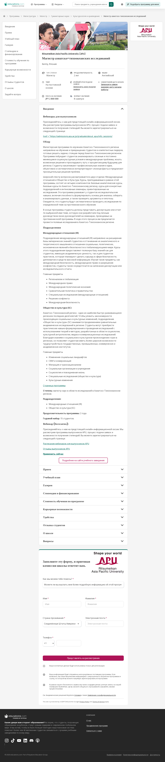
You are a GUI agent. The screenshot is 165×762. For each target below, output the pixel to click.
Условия (77, 695)
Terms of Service (99, 702)
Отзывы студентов (14, 82)
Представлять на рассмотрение (83, 658)
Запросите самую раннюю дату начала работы (111, 87)
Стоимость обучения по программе (17, 62)
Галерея (9, 45)
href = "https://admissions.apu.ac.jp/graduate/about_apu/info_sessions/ (77, 136)
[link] (125, 16)
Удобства (9, 75)
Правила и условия (114, 755)
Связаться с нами (94, 731)
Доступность (155, 755)
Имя (46, 598)
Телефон (48, 637)
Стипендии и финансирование (13, 53)
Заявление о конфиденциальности (102, 695)
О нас (88, 720)
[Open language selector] (122, 4)
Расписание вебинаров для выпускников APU (66, 443)
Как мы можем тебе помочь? (58, 579)
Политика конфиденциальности (135, 755)
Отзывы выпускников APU (56, 448)
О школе (9, 88)
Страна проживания (54, 618)
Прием (8, 32)
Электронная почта (96, 618)
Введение (10, 26)
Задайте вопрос (13, 94)
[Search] (111, 4)
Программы (39, 4)
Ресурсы (58, 4)
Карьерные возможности (18, 69)
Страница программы (54, 385)
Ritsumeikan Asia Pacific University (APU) (64, 53)
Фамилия (90, 598)
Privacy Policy (84, 702)
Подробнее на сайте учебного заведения (83, 460)
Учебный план (12, 38)
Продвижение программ (97, 725)
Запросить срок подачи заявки (84, 88)
